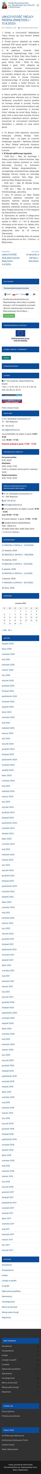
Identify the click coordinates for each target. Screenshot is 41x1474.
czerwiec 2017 (8, 1224)
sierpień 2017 (7, 1213)
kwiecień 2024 (8, 791)
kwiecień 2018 (8, 1171)
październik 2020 (9, 1013)
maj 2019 (6, 1102)
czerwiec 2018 (8, 1160)
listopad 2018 (8, 1134)
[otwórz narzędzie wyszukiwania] (34, 5)
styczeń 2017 (7, 1250)
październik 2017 (9, 1202)
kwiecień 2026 (8, 664)
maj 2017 (6, 1229)
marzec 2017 (7, 1239)
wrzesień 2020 (8, 1018)
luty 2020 (6, 1055)
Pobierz (6, 358)
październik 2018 (9, 1139)
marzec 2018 (7, 1176)
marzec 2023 (7, 860)
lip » (10, 630)
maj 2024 (6, 786)
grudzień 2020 (8, 1002)
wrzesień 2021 (8, 955)
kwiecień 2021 (8, 981)
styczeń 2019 (7, 1123)
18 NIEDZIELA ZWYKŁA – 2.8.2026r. (17, 573)
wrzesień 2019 (8, 1081)
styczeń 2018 (7, 1187)
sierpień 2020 (8, 1023)
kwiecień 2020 (8, 1044)
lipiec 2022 (7, 902)
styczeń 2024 (8, 807)
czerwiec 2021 (8, 970)
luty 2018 (6, 1181)
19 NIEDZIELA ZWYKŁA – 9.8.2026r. (17, 564)
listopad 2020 (8, 1007)
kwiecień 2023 (8, 854)
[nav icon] (38, 5)
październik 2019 (9, 1076)
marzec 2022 (7, 923)
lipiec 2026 (7, 649)
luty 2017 (6, 1245)
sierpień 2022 (8, 897)
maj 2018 (6, 1166)
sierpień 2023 (8, 833)
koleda (5, 1275)
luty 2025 (6, 738)
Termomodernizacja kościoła (16, 288)
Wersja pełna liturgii (10, 1312)
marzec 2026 (7, 670)
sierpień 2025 (8, 707)
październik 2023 (9, 823)
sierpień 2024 (8, 770)
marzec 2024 (7, 796)
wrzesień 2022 (8, 891)
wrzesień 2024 (8, 765)
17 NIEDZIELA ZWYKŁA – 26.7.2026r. (17, 582)
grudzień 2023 (8, 812)
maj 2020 (6, 1039)
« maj (4, 630)
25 (31, 620)
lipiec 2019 (6, 1092)
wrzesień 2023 (8, 828)
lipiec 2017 (6, 1218)
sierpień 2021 (7, 960)
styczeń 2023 (8, 870)
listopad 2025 (8, 691)
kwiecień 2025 (8, 728)
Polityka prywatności (11, 1416)
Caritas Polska (8, 1445)
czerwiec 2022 (8, 907)
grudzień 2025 (8, 686)
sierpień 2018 (7, 1150)
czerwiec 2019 (8, 1097)
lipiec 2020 (7, 1028)
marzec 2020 (7, 1049)
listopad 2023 (8, 817)
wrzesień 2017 (8, 1208)
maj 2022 (6, 912)
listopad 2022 (8, 881)
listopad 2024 (8, 754)
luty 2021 (6, 992)
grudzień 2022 (8, 875)
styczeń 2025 (8, 744)
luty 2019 (6, 1118)
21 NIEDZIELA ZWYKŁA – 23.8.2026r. (18, 545)
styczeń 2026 (8, 680)
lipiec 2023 (7, 839)
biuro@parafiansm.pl (11, 430)
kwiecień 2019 (8, 1108)
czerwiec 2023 (8, 844)
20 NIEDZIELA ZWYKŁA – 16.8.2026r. (18, 554)
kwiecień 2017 (8, 1234)
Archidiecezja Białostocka (13, 1435)
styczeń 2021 (7, 997)
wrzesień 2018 (8, 1145)
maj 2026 (6, 659)
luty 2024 (6, 802)
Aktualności (7, 1265)
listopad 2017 (7, 1197)
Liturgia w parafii (9, 1280)
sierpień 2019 (7, 1086)
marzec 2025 (7, 733)
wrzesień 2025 (8, 701)
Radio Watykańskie (10, 1449)
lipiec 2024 (7, 775)
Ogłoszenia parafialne (29, 28)
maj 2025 (6, 723)
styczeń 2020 (8, 1060)
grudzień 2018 (8, 1129)
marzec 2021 (7, 986)
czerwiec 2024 (8, 780)
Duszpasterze (8, 1270)
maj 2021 (6, 976)
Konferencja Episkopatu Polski (15, 1440)
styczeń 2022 (8, 933)
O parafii (5, 1286)
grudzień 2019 (8, 1065)
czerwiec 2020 (8, 1034)
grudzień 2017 (8, 1192)
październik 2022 (9, 886)
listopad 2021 (8, 944)
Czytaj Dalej (9, 316)
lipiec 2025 (7, 712)
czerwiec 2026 (8, 654)
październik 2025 (9, 696)
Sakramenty (7, 1296)
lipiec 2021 (6, 965)
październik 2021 (9, 949)
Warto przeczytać (9, 1307)
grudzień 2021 (8, 939)
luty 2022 (6, 928)
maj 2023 (6, 849)
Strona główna (8, 1411)
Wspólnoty (6, 1317)
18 (31, 617)
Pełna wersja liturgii (10, 408)
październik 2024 (9, 759)
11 (31, 614)
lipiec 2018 (6, 1155)
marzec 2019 (7, 1113)
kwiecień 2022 (8, 918)
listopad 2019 (8, 1071)
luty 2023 (6, 865)
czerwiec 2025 (8, 717)
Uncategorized (8, 1302)
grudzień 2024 (8, 749)
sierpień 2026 (8, 643)
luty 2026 (6, 675)
